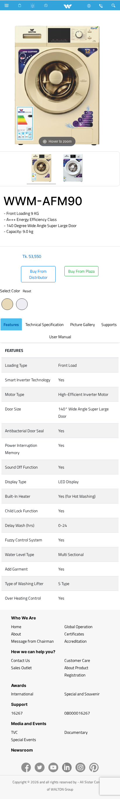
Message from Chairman (32, 641)
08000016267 (77, 713)
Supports (109, 324)
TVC (14, 732)
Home (16, 626)
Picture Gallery (82, 324)
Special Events (23, 739)
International (22, 694)
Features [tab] (11, 324)
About (16, 634)
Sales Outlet (21, 668)
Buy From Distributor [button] (38, 274)
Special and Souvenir (82, 694)
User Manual (60, 337)
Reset (27, 291)
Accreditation (75, 641)
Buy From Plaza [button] (81, 271)
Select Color (15, 291)
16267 (17, 713)
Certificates (74, 634)
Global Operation (78, 626)
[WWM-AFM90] (41, 169)
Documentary (76, 732)
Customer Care (77, 660)
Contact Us (20, 660)
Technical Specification (44, 324)
